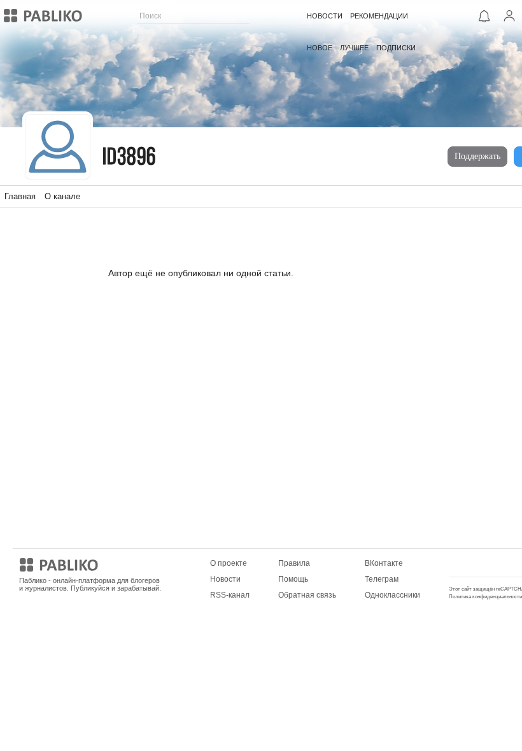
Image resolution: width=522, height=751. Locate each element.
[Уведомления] (484, 16)
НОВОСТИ (324, 16)
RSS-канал (230, 595)
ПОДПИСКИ (396, 48)
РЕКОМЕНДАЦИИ (379, 16)
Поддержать (477, 156)
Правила (294, 563)
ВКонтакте (384, 563)
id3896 (129, 158)
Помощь (293, 579)
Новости (225, 579)
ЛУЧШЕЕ (354, 48)
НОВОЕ (319, 48)
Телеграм (382, 579)
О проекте (228, 563)
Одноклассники (392, 595)
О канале (62, 196)
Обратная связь (307, 595)
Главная (20, 196)
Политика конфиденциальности (485, 597)
